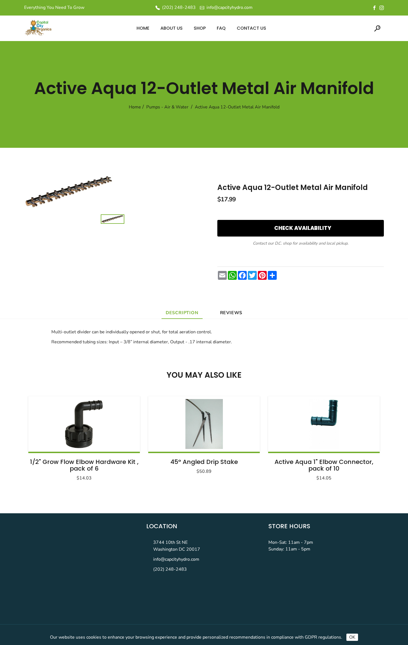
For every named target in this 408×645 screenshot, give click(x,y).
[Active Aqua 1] (324, 424)
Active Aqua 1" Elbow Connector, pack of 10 (323, 465)
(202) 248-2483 (170, 569)
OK (352, 637)
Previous (46, 436)
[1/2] (84, 424)
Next (361, 436)
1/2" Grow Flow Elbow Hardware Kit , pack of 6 (84, 465)
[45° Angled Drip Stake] (204, 424)
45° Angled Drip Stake (204, 462)
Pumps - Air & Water (167, 107)
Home (135, 107)
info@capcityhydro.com (176, 559)
